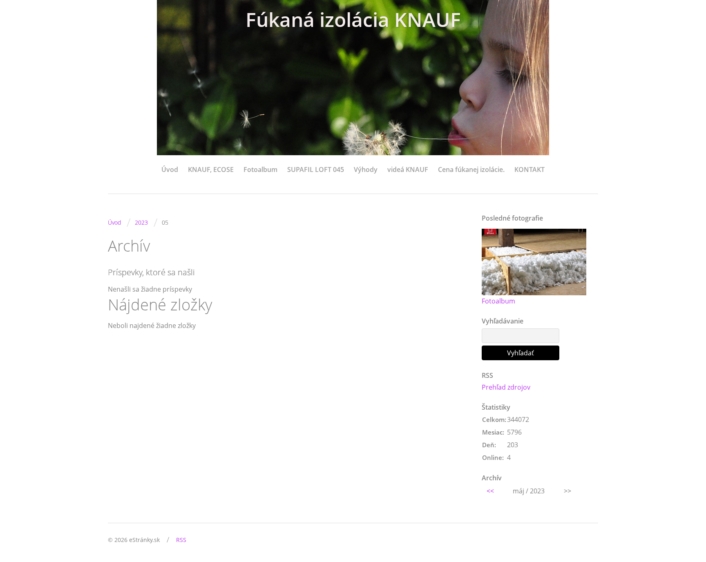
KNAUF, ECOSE (211, 169)
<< (490, 490)
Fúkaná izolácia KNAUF (353, 19)
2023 (141, 222)
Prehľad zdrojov (506, 387)
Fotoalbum (260, 169)
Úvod (169, 169)
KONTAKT (529, 169)
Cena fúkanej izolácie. (471, 169)
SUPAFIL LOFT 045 (315, 169)
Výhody (366, 169)
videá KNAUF (407, 169)
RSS (181, 540)
